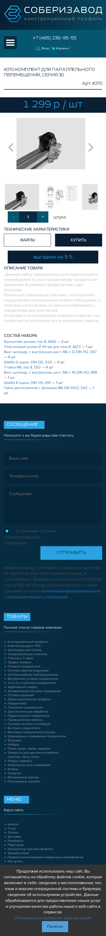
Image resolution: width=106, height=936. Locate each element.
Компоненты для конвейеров (29, 765)
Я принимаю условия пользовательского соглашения (30, 537)
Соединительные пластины (28, 654)
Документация (18, 853)
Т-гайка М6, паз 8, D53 (23, 367)
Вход (45, 48)
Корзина (62, 48)
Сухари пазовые (19, 662)
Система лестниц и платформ (29, 724)
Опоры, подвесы (20, 761)
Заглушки (14, 740)
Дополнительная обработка (28, 712)
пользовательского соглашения (37, 597)
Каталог (13, 824)
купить (78, 240)
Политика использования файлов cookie (53, 918)
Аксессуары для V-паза (24, 650)
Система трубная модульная (28, 671)
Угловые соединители (24, 666)
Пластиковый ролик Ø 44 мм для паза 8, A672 (43, 347)
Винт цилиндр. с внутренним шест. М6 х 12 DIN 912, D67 (50, 352)
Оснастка (14, 773)
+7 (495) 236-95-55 (54, 38)
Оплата (13, 833)
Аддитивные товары (22, 687)
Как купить (15, 861)
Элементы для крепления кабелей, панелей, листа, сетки (33, 755)
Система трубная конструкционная (33, 675)
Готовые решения (21, 695)
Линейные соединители (25, 708)
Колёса (13, 769)
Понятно (55, 926)
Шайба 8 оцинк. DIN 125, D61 (28, 383)
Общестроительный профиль (29, 699)
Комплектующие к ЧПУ (24, 646)
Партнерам (16, 845)
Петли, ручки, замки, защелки (29, 749)
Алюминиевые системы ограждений (34, 691)
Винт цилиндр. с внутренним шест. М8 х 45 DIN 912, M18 (50, 372)
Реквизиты (15, 841)
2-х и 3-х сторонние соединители (32, 683)
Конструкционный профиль (28, 642)
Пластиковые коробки (24, 781)
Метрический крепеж (23, 777)
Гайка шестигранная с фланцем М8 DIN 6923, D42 (46, 388)
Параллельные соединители (28, 716)
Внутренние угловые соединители (33, 679)
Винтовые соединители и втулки (31, 732)
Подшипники (17, 703)
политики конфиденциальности (70, 591)
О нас (12, 828)
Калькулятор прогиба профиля (30, 849)
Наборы (13, 744)
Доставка (14, 837)
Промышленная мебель (25, 720)
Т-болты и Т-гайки (20, 658)
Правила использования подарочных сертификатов (45, 857)
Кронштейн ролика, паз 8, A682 (30, 341)
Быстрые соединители (24, 728)
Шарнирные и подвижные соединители (37, 736)
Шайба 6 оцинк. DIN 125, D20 (28, 362)
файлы (27, 240)
